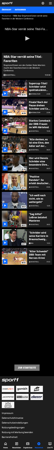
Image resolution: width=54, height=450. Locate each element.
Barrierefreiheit (9, 437)
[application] (27, 39)
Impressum (7, 413)
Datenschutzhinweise (12, 417)
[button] (27, 38)
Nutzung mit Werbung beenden (17, 432)
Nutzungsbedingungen (13, 427)
